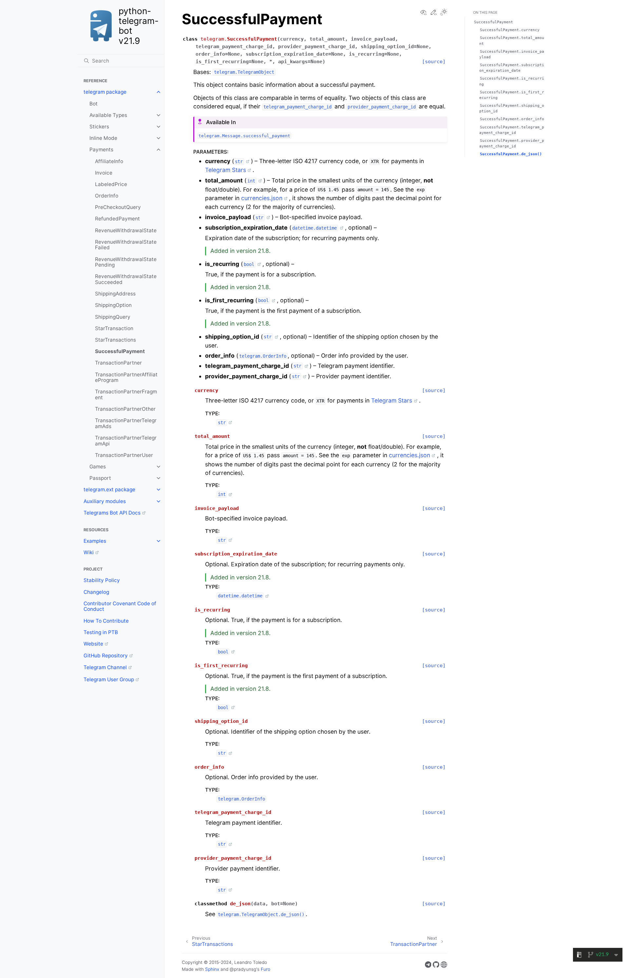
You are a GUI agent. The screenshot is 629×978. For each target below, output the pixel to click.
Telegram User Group (109, 679)
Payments (101, 149)
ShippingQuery (112, 317)
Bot (93, 104)
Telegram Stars (225, 169)
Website (93, 644)
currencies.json (261, 198)
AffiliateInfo (109, 161)
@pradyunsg (243, 969)
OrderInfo (106, 196)
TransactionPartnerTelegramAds (126, 423)
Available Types (108, 115)
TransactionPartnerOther (125, 409)
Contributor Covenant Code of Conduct (120, 606)
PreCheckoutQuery (118, 207)
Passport (100, 478)
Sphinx (212, 969)
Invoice (103, 173)
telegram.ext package (109, 489)
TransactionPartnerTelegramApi (126, 441)
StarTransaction (114, 328)
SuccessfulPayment (120, 351)
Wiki (89, 552)
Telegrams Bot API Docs (112, 513)
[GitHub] (436, 965)
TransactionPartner (118, 363)
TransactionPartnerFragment (126, 394)
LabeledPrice (111, 184)
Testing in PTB (101, 632)
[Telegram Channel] (428, 965)
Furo (265, 969)
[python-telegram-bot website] (444, 965)
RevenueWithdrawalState (126, 230)
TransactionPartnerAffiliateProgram (126, 377)
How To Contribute (106, 621)
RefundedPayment (117, 219)
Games (97, 466)
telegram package (105, 92)
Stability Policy (102, 580)
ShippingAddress (115, 294)
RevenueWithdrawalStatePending (126, 262)
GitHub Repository (106, 655)
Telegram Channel (105, 667)
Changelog (96, 592)
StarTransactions (115, 340)
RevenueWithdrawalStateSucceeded (126, 279)
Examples (95, 541)
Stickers (99, 126)
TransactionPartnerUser (124, 455)
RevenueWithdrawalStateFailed (126, 245)
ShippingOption (113, 305)
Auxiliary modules (105, 501)
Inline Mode (103, 138)
